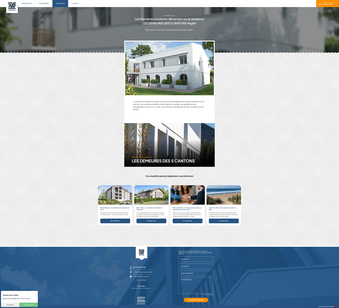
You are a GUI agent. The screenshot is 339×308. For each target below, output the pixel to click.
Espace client (141, 286)
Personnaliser (10, 305)
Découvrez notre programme (142, 157)
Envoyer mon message (196, 300)
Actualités (60, 3)
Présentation (26, 3)
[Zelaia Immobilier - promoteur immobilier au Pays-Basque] (12, 6)
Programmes (44, 3)
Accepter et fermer (28, 305)
